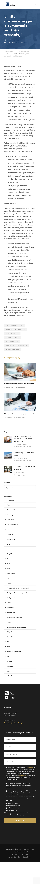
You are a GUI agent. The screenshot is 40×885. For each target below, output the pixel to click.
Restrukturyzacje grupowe (14, 617)
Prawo (9, 603)
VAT (8, 656)
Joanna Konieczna (13, 42)
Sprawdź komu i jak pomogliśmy (16, 627)
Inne (8, 544)
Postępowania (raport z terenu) (16, 598)
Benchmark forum (12, 510)
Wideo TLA (10, 676)
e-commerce (11, 539)
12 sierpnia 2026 (21, 458)
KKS (8, 559)
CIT (22, 325)
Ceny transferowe (12, 524)
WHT (8, 671)
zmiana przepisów (13, 349)
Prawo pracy (10, 607)
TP (25, 42)
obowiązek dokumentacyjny (16, 345)
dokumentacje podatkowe (16, 329)
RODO (9, 622)
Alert (8, 505)
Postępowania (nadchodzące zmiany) (18, 593)
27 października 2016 (13, 40)
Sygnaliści (10, 637)
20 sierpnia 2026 (21, 444)
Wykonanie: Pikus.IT (29, 849)
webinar (9, 661)
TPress (9, 646)
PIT (8, 578)
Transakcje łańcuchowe (14, 651)
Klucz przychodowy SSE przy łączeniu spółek (20, 414)
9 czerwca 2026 (8, 417)
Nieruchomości (11, 573)
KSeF (8, 563)
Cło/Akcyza (10, 534)
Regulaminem (29, 767)
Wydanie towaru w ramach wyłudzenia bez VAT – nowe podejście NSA (23, 438)
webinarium (10, 666)
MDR (8, 568)
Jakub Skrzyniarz (20, 387)
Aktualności (10, 500)
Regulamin (17, 852)
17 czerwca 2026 (9, 387)
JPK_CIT (9, 554)
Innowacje (10, 549)
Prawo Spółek (11, 612)
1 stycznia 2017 (11, 325)
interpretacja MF (12, 333)
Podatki (9, 583)
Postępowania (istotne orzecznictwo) (18, 588)
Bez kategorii (11, 515)
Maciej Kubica (21, 475)
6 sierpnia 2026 (21, 472)
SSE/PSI (9, 632)
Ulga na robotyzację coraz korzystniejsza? (19, 383)
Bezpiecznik (10, 520)
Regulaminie (22, 775)
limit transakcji (12, 341)
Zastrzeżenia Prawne (25, 857)
